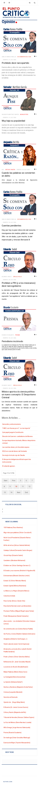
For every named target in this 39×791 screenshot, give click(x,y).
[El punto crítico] (19, 12)
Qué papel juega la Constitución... (13, 432)
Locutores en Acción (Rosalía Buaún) (16, 667)
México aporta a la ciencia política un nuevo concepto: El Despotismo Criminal (19, 394)
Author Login (7, 782)
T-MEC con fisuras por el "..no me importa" (16, 428)
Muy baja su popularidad (13, 120)
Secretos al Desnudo (11, 697)
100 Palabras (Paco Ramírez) (13, 527)
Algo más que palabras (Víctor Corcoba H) (17, 532)
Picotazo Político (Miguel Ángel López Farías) (19, 611)
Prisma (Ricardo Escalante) (12, 732)
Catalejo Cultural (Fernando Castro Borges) (18, 550)
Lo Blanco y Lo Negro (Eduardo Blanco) (16, 591)
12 (29, 486)
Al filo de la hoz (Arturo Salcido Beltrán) (17, 545)
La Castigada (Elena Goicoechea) (14, 677)
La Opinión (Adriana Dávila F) (13, 682)
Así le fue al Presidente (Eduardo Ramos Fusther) (17, 538)
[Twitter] (5, 512)
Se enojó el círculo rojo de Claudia (13, 455)
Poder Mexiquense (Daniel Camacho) (16, 616)
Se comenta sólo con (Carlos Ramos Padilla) (18, 629)
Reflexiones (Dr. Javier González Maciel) (17, 662)
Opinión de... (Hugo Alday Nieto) (14, 702)
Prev (13, 480)
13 (5, 492)
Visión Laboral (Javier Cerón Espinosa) (16, 644)
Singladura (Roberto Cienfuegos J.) (15, 639)
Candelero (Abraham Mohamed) (14, 560)
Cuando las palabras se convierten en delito (18, 174)
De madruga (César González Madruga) (17, 737)
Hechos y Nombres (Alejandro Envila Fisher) (18, 687)
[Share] (29, 2)
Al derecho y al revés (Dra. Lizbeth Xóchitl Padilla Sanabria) (17, 650)
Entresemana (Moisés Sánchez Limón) (17, 576)
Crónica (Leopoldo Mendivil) (13, 692)
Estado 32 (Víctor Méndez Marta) (15, 581)
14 (11, 492)
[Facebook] (5, 509)
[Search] (34, 2)
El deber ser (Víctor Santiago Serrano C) (17, 565)
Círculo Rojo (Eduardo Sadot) (13, 555)
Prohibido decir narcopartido (15, 63)
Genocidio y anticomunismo (11, 424)
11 (23, 486)
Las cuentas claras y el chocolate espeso (15, 447)
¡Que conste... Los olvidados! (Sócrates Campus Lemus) (19, 622)
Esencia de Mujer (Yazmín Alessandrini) (17, 743)
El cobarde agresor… (9, 466)
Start (5, 480)
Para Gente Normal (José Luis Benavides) (17, 606)
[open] (4, 2)
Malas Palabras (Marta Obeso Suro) (15, 672)
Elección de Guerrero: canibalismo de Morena (17, 436)
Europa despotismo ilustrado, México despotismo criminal (18, 441)
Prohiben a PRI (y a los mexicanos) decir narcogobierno (18, 284)
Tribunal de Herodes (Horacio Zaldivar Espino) (19, 717)
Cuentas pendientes (11, 225)
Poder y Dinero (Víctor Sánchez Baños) (17, 657)
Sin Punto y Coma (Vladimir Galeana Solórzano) (19, 634)
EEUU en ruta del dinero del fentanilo (14, 451)
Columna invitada (9, 596)
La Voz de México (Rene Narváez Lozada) (17, 722)
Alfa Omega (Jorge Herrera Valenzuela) (17, 727)
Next (18, 492)
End (26, 492)
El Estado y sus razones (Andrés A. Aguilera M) (19, 570)
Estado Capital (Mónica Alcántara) (15, 586)
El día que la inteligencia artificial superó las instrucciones (16, 460)
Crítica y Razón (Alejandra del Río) (15, 712)
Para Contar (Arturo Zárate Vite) (14, 601)
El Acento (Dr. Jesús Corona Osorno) (16, 707)
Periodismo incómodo (12, 341)
